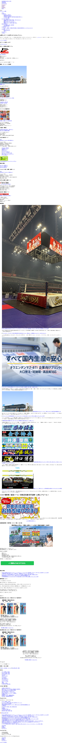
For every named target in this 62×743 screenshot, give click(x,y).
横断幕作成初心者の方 (8, 15)
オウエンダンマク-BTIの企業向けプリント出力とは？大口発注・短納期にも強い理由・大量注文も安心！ (20, 574)
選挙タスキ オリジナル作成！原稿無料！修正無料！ (11, 689)
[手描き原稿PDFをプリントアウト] (8, 161)
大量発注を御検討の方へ (6, 688)
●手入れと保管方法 (3, 167)
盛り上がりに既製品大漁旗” (5, 130)
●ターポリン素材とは (3, 165)
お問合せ (3, 707)
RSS (3, 8)
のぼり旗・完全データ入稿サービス (8, 691)
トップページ (39, 37)
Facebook (3, 727)
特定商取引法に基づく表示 (6, 1)
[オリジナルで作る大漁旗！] (5, 119)
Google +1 (4, 7)
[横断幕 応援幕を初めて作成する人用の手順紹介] (4, 160)
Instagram (3, 5)
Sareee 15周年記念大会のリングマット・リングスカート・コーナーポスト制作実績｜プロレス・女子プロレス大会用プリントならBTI (25, 572)
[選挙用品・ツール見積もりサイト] (17, 566)
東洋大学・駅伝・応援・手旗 (7, 710)
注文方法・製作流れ (7, 14)
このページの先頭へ (3, 742)
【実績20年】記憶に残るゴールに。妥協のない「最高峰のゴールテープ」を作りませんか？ (30, 333)
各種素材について (5, 694)
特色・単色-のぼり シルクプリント (8, 692)
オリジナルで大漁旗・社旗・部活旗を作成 (9, 706)
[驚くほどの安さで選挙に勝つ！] (4, 53)
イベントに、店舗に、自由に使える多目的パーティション (12, 702)
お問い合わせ (4, 3)
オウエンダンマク (4, 712)
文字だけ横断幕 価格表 (6, 701)
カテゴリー (2, 62)
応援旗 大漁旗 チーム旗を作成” (6, 120)
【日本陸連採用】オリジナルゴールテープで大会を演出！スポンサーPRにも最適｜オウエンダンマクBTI (20, 576)
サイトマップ (4, 4)
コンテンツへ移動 (3, 11)
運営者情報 (4, 2)
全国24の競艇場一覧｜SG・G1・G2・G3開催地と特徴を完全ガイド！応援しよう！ (19, 420)
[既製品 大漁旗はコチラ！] (6, 129)
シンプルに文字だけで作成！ (5, 184)
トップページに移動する (3, 40)
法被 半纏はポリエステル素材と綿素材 (9, 690)
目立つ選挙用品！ (3, 54)
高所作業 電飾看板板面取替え (7, 696)
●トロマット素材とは (3, 166)
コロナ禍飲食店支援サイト (31, 520)
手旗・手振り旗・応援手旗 (6, 703)
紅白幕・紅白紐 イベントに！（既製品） (9, 693)
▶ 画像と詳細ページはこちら (7, 627)
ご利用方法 (4, 13)
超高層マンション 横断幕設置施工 (8, 695)
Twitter (3, 726)
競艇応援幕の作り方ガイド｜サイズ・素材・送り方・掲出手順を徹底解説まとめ (47, 411)
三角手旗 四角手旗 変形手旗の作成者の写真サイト (13, 16)
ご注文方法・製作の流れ (6, 709)
